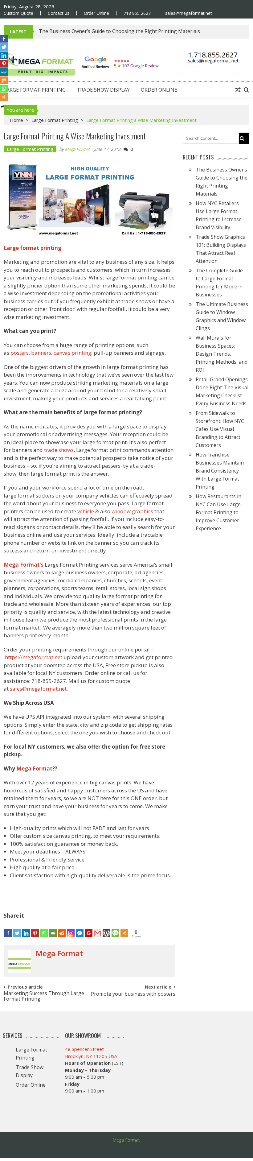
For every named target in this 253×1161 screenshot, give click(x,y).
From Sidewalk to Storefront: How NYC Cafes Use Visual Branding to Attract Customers (220, 429)
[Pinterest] (35, 929)
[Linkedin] (26, 929)
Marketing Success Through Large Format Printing (44, 995)
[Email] (53, 929)
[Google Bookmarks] (88, 929)
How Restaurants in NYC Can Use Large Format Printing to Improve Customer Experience (218, 512)
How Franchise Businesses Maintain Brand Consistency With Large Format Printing (220, 470)
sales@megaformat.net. (39, 688)
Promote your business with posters (133, 994)
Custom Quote (18, 13)
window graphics (132, 511)
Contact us (58, 13)
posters (19, 352)
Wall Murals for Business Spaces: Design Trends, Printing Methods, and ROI (221, 353)
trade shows (59, 449)
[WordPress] (106, 929)
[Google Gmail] (97, 929)
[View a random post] (238, 89)
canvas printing (72, 352)
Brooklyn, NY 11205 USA (91, 1056)
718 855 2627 (137, 13)
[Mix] (4, 80)
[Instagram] (71, 929)
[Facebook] (8, 929)
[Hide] (2, 106)
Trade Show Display (103, 89)
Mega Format (77, 149)
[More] (124, 929)
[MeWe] (4, 72)
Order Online (96, 13)
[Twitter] (17, 929)
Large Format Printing (35, 89)
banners (41, 352)
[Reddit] (62, 929)
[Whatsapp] (44, 929)
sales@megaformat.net (188, 13)
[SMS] (115, 929)
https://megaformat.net (33, 657)
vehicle (86, 511)
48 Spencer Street (84, 1049)
